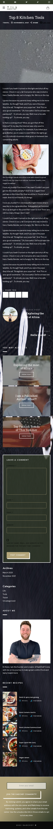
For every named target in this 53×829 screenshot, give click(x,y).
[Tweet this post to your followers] (12, 295)
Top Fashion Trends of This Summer (26, 428)
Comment (11, 466)
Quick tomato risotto (27, 712)
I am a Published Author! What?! (26, 397)
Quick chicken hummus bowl (30, 727)
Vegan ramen (24, 758)
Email (10, 512)
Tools (5, 594)
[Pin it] (19, 295)
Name (10, 500)
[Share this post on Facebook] (6, 295)
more (15, 673)
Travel (6, 23)
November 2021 (9, 576)
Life (4, 591)
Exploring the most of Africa (26, 314)
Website (10, 525)
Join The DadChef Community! (22, 794)
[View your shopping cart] (47, 7)
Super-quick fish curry (27, 742)
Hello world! (26, 334)
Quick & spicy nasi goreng (29, 697)
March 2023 (8, 572)
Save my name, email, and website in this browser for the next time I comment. (25, 544)
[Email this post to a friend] (25, 295)
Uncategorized (9, 601)
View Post (26, 374)
